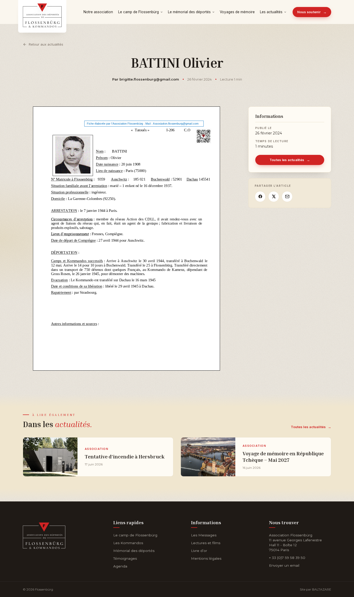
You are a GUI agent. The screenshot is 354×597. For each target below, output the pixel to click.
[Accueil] (44, 535)
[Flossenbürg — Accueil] (42, 12)
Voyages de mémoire (237, 12)
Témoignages (125, 558)
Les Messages (203, 535)
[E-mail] (287, 196)
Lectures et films (205, 543)
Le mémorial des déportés (189, 12)
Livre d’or (199, 551)
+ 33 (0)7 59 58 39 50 (287, 558)
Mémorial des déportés (133, 551)
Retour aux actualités (46, 44)
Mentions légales (206, 558)
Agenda (120, 566)
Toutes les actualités (290, 160)
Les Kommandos (128, 543)
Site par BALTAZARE (315, 589)
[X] (273, 196)
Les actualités (271, 12)
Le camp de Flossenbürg (138, 12)
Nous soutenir (312, 12)
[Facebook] (260, 196)
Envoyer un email (284, 565)
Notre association (98, 12)
